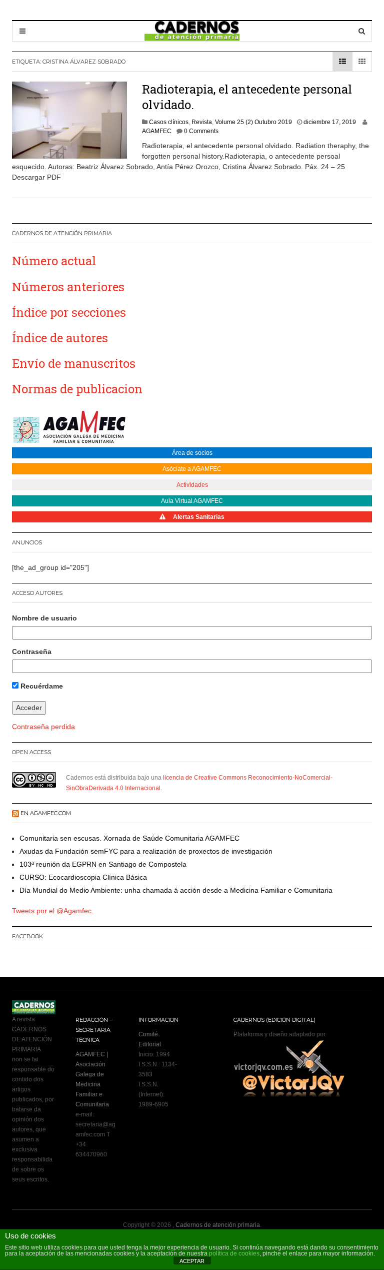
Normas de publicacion (77, 389)
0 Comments (201, 131)
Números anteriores (68, 287)
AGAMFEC (157, 131)
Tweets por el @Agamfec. (53, 911)
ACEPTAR (192, 1261)
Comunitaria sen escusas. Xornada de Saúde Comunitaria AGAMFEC (130, 838)
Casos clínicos (168, 122)
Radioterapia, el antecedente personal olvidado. (247, 97)
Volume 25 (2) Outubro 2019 (253, 122)
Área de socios (192, 452)
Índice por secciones (69, 312)
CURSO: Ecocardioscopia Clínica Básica (83, 877)
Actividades (192, 484)
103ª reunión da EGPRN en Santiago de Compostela (103, 864)
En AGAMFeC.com (45, 813)
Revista (202, 122)
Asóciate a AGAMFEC (192, 468)
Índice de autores (60, 338)
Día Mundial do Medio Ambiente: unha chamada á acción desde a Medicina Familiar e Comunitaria (176, 890)
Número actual (54, 261)
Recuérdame (40, 686)
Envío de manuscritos (74, 363)
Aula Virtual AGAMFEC (192, 500)
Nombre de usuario (44, 618)
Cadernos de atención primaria (218, 1224)
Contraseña (32, 652)
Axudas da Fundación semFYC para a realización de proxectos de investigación (146, 851)
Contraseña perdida (43, 727)
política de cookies (234, 1253)
